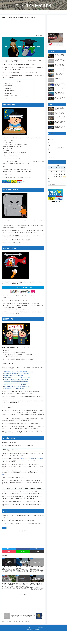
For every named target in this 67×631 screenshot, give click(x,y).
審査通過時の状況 (8, 88)
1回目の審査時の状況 (9, 83)
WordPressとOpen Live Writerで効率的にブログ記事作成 (16, 381)
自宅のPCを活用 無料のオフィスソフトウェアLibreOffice (16, 373)
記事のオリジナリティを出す (11, 95)
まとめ (6, 98)
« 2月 (49, 181)
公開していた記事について (11, 90)
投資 (49, 145)
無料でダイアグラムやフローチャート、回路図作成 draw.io (17, 384)
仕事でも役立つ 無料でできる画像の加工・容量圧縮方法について (18, 371)
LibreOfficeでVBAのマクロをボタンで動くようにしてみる (16, 388)
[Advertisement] (23, 26)
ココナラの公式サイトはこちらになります (23, 287)
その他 (49, 155)
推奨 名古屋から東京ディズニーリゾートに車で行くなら (16, 383)
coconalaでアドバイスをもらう (10, 86)
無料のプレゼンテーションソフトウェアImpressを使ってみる (17, 377)
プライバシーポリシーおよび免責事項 (36, 627)
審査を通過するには (8, 93)
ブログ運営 (50, 152)
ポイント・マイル (51, 142)
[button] (64, 184)
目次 (17, 81)
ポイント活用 (50, 157)
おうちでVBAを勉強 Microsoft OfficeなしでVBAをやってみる (17, 386)
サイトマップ (27, 627)
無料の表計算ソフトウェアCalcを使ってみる (13, 375)
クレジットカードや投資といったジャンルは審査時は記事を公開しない (19, 96)
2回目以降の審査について (9, 85)
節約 (49, 136)
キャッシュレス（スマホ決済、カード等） (56, 148)
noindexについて (9, 91)
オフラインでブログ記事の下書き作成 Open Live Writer (16, 379)
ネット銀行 (50, 139)
